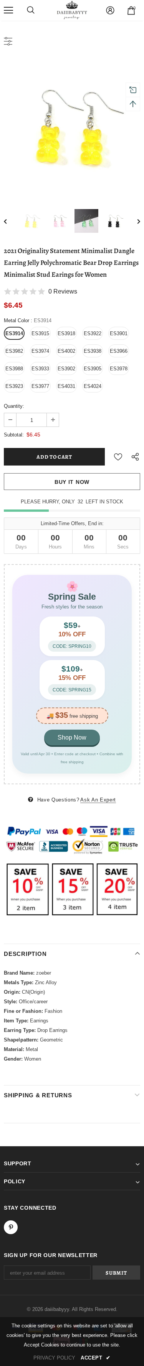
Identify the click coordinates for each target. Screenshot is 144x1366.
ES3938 (92, 351)
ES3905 (92, 369)
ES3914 (14, 333)
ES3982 (14, 351)
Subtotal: (14, 435)
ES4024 (92, 386)
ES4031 (66, 386)
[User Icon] (110, 10)
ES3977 (40, 386)
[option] (72, 126)
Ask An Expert (98, 800)
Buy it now (72, 482)
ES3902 (66, 369)
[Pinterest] (11, 1227)
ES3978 (118, 369)
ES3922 (92, 333)
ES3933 (40, 369)
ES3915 (40, 333)
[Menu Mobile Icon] (8, 10)
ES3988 (14, 369)
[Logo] (72, 9)
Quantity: (14, 406)
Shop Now (72, 737)
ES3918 (66, 333)
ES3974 (40, 351)
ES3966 (118, 351)
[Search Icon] (31, 10)
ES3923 (14, 386)
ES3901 (118, 333)
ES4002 (66, 351)
